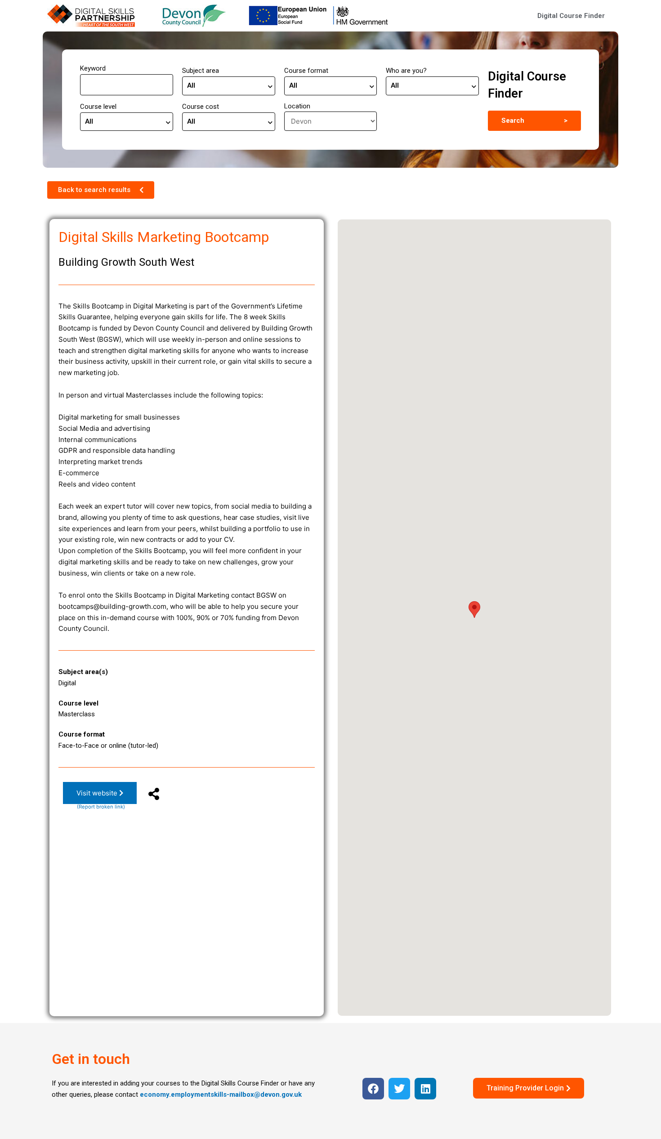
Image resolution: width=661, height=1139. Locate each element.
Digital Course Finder (571, 16)
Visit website (97, 793)
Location (297, 106)
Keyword (93, 68)
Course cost (200, 107)
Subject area (200, 71)
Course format (306, 71)
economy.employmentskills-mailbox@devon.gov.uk (221, 1094)
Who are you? (406, 71)
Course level (98, 107)
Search (534, 120)
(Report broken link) (101, 807)
